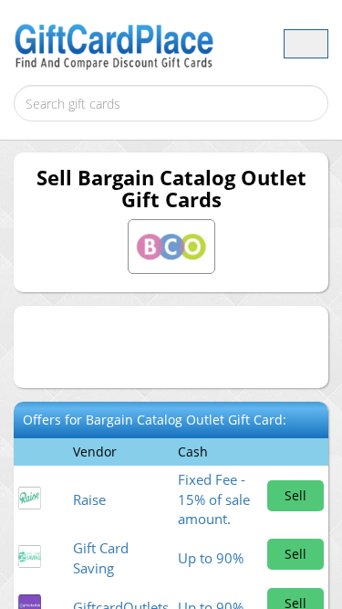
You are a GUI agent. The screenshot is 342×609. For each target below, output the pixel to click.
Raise (89, 499)
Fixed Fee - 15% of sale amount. (214, 499)
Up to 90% (211, 558)
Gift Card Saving (101, 557)
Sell (295, 495)
